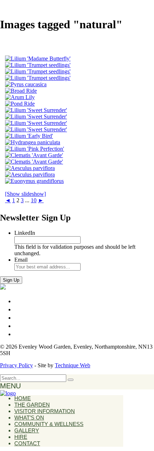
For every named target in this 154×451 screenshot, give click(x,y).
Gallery (26, 430)
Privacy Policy (16, 365)
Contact (27, 443)
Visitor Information (44, 411)
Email (21, 260)
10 (34, 200)
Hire (20, 437)
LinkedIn (24, 233)
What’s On (29, 417)
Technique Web (72, 365)
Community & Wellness (48, 424)
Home (22, 398)
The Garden (32, 405)
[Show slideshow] (25, 194)
